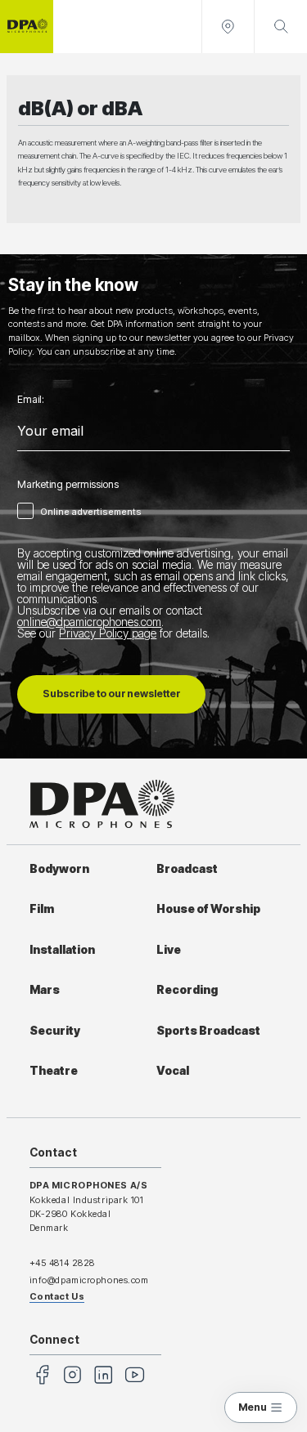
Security (54, 1030)
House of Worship (208, 908)
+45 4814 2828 (62, 1263)
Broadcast (187, 868)
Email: (30, 399)
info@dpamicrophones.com (89, 1280)
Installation (62, 949)
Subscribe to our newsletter (111, 693)
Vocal (172, 1070)
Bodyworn (59, 868)
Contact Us (57, 1296)
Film (41, 908)
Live (168, 949)
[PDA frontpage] (26, 26)
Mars (44, 989)
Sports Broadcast (208, 1030)
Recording (187, 989)
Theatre (53, 1070)
